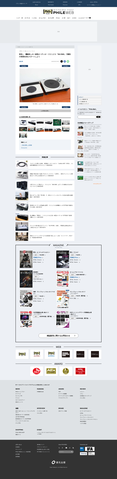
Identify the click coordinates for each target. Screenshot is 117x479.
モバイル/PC (51, 17)
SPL (79, 5)
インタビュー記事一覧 (42, 411)
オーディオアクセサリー (85, 411)
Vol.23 (41, 296)
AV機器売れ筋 (40, 391)
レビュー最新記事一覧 (83, 99)
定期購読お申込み (37, 257)
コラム (81, 393)
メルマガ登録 (83, 423)
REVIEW (83, 389)
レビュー (23, 47)
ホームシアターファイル (85, 415)
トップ (18, 17)
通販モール (18, 434)
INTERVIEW (41, 408)
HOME (19, 47)
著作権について (40, 444)
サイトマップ (19, 449)
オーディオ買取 (94, 5)
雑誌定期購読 (83, 421)
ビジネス (74, 17)
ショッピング (81, 17)
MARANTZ (51, 2)
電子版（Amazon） (37, 260)
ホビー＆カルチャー (20, 400)
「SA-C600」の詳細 (26, 145)
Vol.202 (42, 255)
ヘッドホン (34, 17)
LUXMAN (79, 2)
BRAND (61, 408)
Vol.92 (78, 255)
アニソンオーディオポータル (22, 421)
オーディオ (27, 17)
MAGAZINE (58, 245)
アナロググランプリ (63, 398)
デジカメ (58, 17)
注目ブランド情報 (62, 411)
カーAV (63, 17)
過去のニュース (19, 402)
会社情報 (18, 454)
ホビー (68, 17)
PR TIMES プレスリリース (43, 451)
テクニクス (24, 147)
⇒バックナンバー (97, 183)
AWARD (61, 389)
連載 (17, 408)
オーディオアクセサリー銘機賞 (65, 395)
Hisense (65, 5)
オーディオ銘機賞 (62, 393)
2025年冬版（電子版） (46, 316)
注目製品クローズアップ (84, 103)
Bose (36, 5)
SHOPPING (19, 430)
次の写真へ (66, 66)
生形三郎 (21, 61)
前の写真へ (24, 66)
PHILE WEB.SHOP (20, 432)
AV (22, 17)
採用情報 (18, 456)
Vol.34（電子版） (81, 296)
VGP (59, 391)
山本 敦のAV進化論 (20, 416)
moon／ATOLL (94, 2)
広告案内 (18, 447)
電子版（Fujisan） (37, 262)
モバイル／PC (19, 395)
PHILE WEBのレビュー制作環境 (23, 451)
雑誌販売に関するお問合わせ (58, 335)
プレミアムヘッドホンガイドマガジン (89, 419)
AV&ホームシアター (20, 391)
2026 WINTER (80, 275)
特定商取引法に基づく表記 (43, 449)
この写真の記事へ (45, 110)
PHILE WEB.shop (37, 279)
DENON (65, 2)
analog (81, 413)
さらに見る (82, 398)
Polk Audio (51, 5)
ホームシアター (42, 17)
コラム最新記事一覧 (83, 101)
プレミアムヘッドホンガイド (86, 417)
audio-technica (37, 2)
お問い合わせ (19, 444)
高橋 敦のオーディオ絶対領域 (22, 414)
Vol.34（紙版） (73, 298)
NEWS (18, 389)
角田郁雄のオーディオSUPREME (23, 419)
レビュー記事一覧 (29, 47)
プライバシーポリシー (42, 447)
